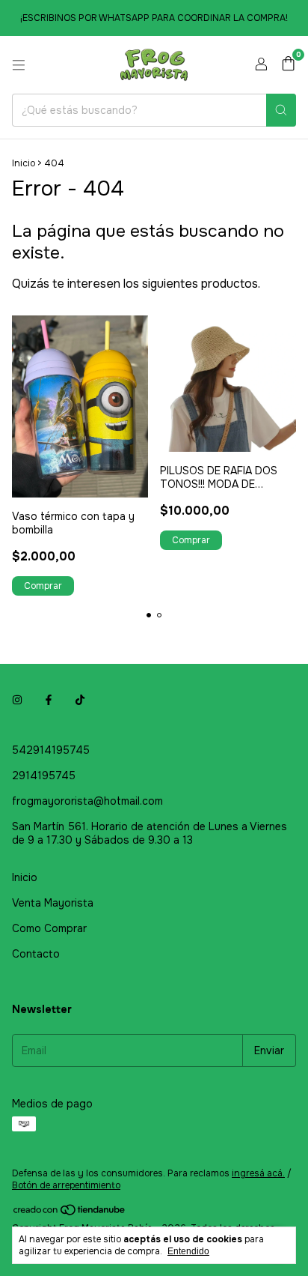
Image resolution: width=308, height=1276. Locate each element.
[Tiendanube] (70, 1213)
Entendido (188, 1251)
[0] (288, 64)
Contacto (36, 954)
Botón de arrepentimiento (66, 1185)
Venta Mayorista (52, 903)
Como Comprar (49, 928)
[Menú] (18, 65)
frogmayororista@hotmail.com (87, 801)
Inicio (23, 163)
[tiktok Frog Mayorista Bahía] (80, 700)
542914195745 (51, 750)
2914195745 (44, 775)
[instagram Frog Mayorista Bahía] (17, 700)
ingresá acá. (258, 1173)
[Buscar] (281, 110)
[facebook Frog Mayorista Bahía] (48, 700)
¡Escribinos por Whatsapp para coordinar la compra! (154, 18)
